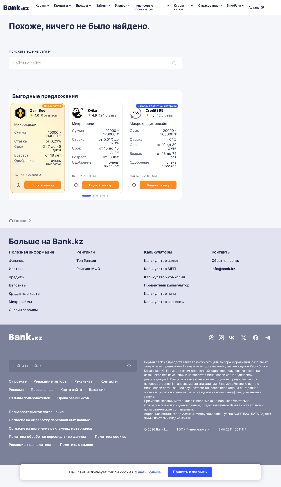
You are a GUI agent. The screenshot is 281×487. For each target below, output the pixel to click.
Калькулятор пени (160, 293)
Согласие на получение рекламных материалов (50, 428)
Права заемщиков (73, 398)
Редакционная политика (30, 444)
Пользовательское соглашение (36, 412)
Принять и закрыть (190, 472)
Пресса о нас (42, 389)
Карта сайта (71, 389)
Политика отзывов (76, 444)
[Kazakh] (269, 9)
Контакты (109, 381)
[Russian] (269, 4)
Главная (20, 221)
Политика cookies (110, 436)
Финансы (17, 260)
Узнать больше (148, 472)
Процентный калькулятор (166, 285)
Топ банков (86, 260)
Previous (9, 149)
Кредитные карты (24, 293)
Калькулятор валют (161, 260)
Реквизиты (84, 381)
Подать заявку (42, 185)
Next (180, 149)
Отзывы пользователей (29, 398)
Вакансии (97, 389)
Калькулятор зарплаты (164, 301)
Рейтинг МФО (88, 268)
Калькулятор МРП (160, 268)
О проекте (18, 381)
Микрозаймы (20, 301)
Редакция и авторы (50, 381)
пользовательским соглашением (168, 409)
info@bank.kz (223, 268)
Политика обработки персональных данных (47, 436)
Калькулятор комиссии (164, 277)
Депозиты (17, 285)
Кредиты (17, 277)
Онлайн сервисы (23, 310)
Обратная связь (225, 260)
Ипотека (16, 268)
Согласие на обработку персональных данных (49, 420)
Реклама (16, 389)
